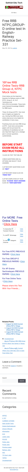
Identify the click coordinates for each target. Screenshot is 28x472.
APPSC (4, 415)
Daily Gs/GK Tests (8, 423)
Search (4, 378)
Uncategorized (9, 339)
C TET (4, 418)
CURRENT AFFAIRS (8, 421)
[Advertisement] (14, 66)
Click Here (10, 224)
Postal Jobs (6, 444)
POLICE (4, 439)
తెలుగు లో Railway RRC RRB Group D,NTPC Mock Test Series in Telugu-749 (13, 343)
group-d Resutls (7, 429)
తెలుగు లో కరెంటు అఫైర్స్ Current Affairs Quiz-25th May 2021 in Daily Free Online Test (13, 350)
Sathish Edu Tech (14, 3)
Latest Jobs (6, 437)
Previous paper (7, 447)
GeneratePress (14, 469)
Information (5, 431)
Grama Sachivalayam (9, 426)
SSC (3, 452)
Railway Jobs (6, 450)
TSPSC (4, 458)
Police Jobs (5, 442)
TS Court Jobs (6, 455)
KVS (3, 434)
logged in (13, 366)
